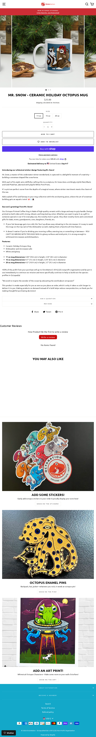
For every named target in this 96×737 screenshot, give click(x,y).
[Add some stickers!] (48, 456)
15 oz (48, 116)
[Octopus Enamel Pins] (48, 544)
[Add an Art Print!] (48, 632)
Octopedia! (15, 275)
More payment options (48, 155)
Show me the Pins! (48, 592)
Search (48, 704)
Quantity (48, 122)
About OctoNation (48, 688)
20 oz (57, 116)
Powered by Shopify (48, 735)
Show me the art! (48, 680)
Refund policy (48, 712)
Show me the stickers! (48, 504)
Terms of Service (48, 708)
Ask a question (48, 298)
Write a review (48, 337)
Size (48, 111)
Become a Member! (48, 695)
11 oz (38, 116)
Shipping (39, 103)
